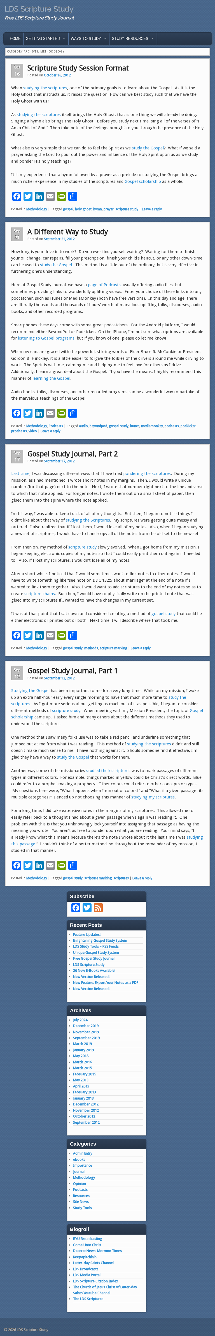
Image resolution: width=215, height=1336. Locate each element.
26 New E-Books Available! (94, 970)
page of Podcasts (104, 284)
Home (15, 39)
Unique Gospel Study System (96, 952)
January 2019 (83, 1050)
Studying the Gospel (30, 690)
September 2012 (86, 1122)
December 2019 (86, 1026)
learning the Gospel (51, 378)
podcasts (172, 426)
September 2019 (86, 1038)
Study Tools (82, 1208)
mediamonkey (152, 426)
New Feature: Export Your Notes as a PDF (105, 982)
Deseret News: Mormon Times (97, 1251)
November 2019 (86, 1032)
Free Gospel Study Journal (93, 958)
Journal (79, 1171)
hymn (97, 209)
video (33, 431)
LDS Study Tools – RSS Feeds (96, 946)
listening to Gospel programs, (47, 338)
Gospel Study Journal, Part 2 (72, 454)
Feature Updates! (87, 934)
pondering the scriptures (147, 473)
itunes (134, 426)
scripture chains (39, 593)
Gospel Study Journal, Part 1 (72, 670)
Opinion (79, 1184)
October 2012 (84, 1116)
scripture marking (113, 648)
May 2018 (80, 1056)
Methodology (36, 209)
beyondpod (98, 426)
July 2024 (80, 1020)
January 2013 (83, 1098)
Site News (81, 1202)
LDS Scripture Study (39, 9)
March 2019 (82, 1044)
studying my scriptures (153, 797)
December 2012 (86, 1104)
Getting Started (42, 40)
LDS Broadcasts (85, 1269)
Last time (20, 473)
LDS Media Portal (87, 1275)
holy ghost (83, 209)
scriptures (121, 878)
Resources (81, 1196)
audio (83, 426)
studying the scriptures (45, 87)
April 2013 (81, 1086)
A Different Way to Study (67, 231)
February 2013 (84, 1092)
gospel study (118, 426)
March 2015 (82, 1068)
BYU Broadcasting (87, 1239)
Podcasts (56, 426)
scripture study (126, 209)
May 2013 (80, 1080)
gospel (68, 209)
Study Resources (129, 40)
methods (91, 648)
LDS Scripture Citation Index (95, 1281)
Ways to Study (85, 40)
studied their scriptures (108, 770)
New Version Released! (91, 977)
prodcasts (19, 431)
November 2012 (86, 1110)
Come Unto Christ (87, 1245)
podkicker (188, 426)
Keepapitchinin (85, 1257)
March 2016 (82, 1062)
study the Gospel (148, 148)
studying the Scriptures (88, 520)
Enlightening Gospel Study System (100, 940)
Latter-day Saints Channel (93, 1263)
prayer (109, 209)
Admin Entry (82, 1153)
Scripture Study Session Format (78, 68)
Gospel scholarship (143, 181)
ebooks (79, 1159)
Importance (82, 1165)
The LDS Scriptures (88, 1299)
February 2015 (84, 1074)
